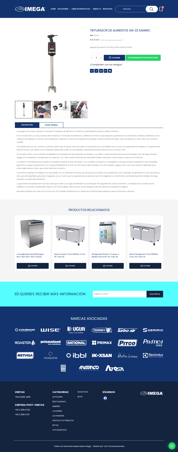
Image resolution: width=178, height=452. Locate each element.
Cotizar (116, 58)
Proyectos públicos (63, 420)
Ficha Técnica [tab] (51, 125)
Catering (57, 411)
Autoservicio (59, 430)
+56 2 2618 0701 (22, 414)
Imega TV (97, 9)
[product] (32, 233)
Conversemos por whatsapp (143, 57)
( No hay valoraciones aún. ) (112, 40)
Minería (56, 406)
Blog (80, 396)
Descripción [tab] (27, 125)
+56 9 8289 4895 (23, 397)
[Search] (151, 9)
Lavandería (58, 415)
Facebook (92, 71)
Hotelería (57, 396)
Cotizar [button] (34, 266)
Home (53, 9)
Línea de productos (81, 9)
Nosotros (107, 9)
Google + (105, 71)
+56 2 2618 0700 (22, 409)
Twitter (96, 71)
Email (110, 71)
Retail (55, 425)
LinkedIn (101, 71)
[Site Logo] (30, 9)
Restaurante (59, 401)
